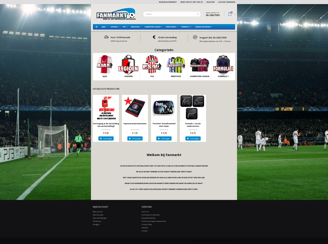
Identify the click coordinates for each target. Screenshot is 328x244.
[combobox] (172, 14)
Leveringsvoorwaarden (151, 215)
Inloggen (210, 2)
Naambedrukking (148, 218)
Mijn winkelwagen (100, 218)
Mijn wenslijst (98, 215)
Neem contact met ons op (192, 2)
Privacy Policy (147, 224)
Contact (144, 231)
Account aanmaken (226, 2)
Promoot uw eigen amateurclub (154, 221)
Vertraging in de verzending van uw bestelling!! (106, 124)
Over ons (145, 211)
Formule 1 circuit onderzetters (193, 124)
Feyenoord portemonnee (135, 123)
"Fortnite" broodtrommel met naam (164, 124)
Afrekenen (97, 221)
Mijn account (98, 211)
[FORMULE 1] (223, 79)
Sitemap (145, 227)
